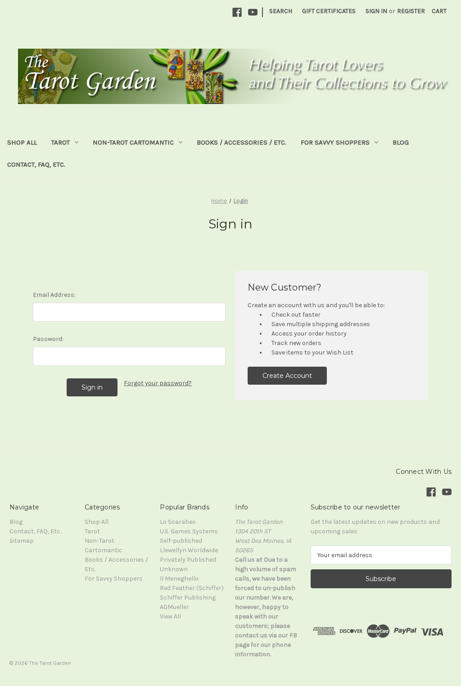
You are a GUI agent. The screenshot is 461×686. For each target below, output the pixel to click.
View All (170, 616)
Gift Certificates (329, 11)
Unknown (174, 569)
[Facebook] (237, 12)
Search (280, 11)
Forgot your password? (158, 383)
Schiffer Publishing (188, 597)
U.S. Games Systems (189, 531)
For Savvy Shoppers (335, 142)
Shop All (22, 142)
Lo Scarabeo (178, 522)
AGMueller (174, 607)
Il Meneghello (179, 578)
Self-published (181, 541)
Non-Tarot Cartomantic (133, 142)
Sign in (376, 11)
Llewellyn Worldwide (189, 550)
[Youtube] (253, 12)
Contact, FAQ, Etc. (36, 164)
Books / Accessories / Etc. (241, 142)
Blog (401, 142)
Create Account (287, 376)
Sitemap (21, 541)
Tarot (60, 142)
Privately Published (188, 559)
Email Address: (54, 295)
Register (411, 11)
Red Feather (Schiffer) (192, 588)
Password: (48, 339)
